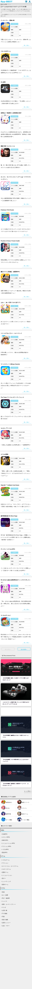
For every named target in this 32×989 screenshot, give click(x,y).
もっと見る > (27, 791)
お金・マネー (6, 925)
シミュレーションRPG (8, 843)
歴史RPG (4, 852)
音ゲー (4, 878)
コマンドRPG (6, 837)
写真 (3, 916)
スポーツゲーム (6, 869)
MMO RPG (5, 840)
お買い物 (4, 910)
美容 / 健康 (5, 919)
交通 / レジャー (6, 922)
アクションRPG (6, 846)
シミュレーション (7, 875)
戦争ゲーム (5, 884)
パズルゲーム (6, 860)
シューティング (6, 881)
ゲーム (3, 856)
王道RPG (4, 834)
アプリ (3, 888)
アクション (5, 863)
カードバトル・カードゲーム (10, 866)
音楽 (3, 892)
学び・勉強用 (6, 898)
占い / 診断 (5, 895)
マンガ (4, 907)
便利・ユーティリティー (9, 904)
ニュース (4, 901)
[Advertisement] (16, 711)
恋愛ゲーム (5, 872)
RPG (2, 830)
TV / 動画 (4, 913)
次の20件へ (24, 649)
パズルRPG (5, 849)
